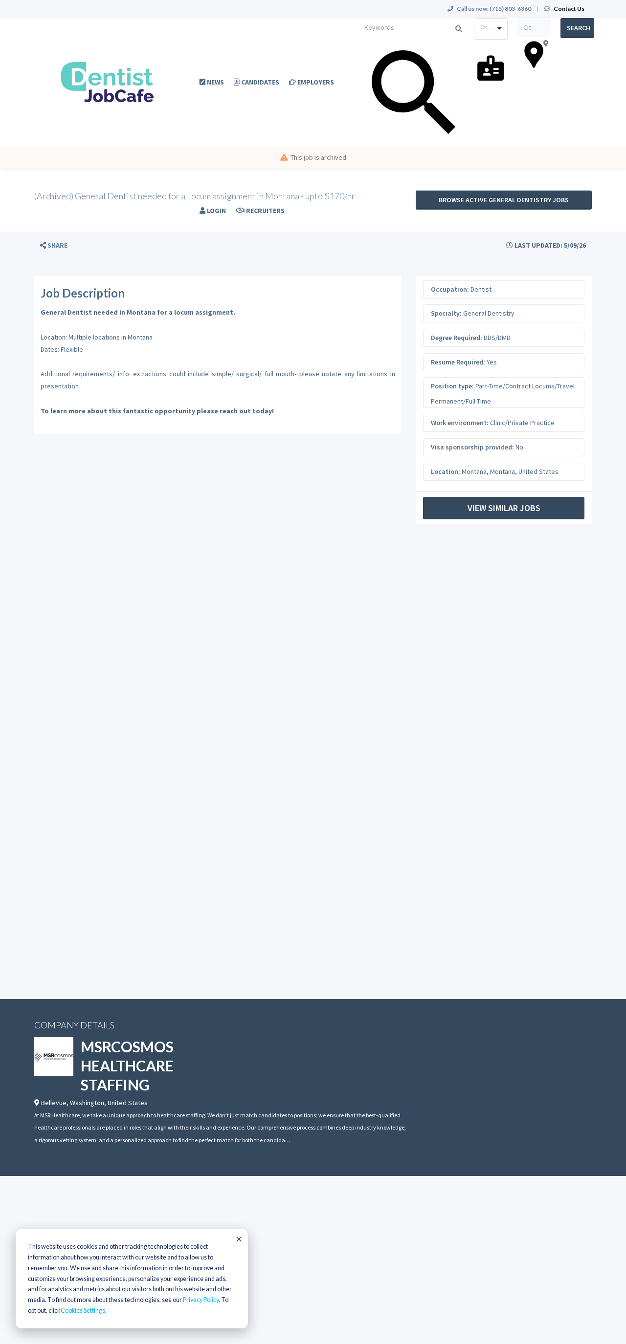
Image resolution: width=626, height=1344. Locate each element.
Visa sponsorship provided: (472, 447)
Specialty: (446, 313)
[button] (53, 245)
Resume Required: (458, 362)
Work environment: (460, 422)
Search (578, 27)
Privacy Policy (201, 1299)
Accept (238, 1239)
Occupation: (450, 289)
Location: (445, 471)
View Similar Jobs (504, 507)
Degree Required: (456, 337)
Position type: (452, 386)
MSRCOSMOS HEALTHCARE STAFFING (127, 1065)
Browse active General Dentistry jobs (504, 199)
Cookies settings (83, 1310)
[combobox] (491, 29)
